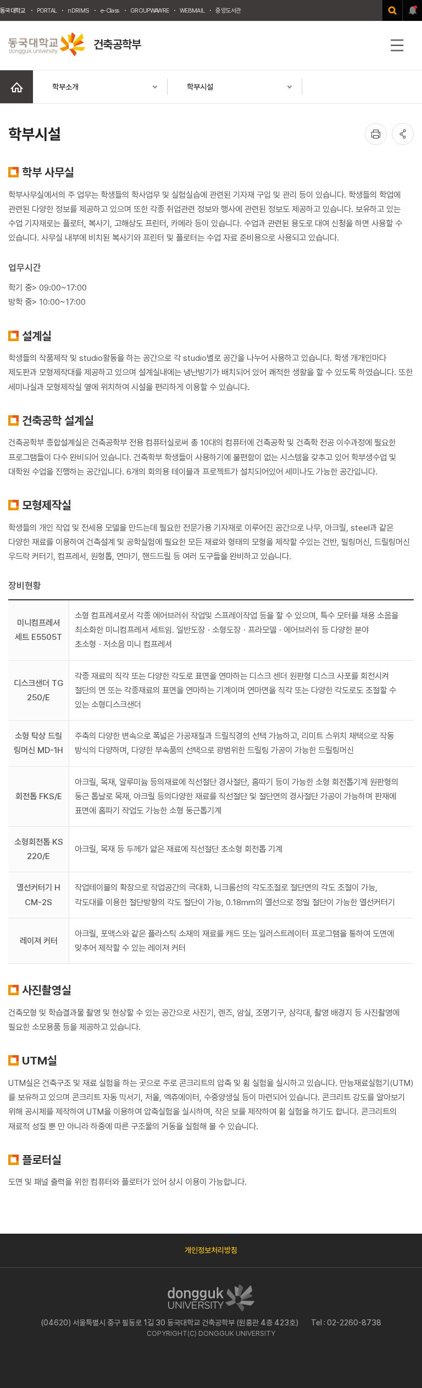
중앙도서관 (228, 10)
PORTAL (47, 10)
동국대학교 (13, 10)
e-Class (110, 10)
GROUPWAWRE (149, 10)
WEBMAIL (192, 10)
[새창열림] (392, 10)
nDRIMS (78, 10)
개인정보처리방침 (211, 1250)
